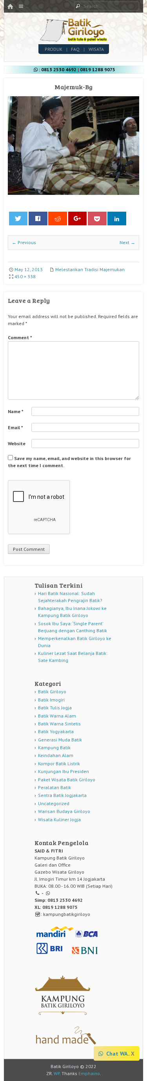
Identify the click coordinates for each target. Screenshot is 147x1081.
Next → (127, 242)
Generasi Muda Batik (60, 740)
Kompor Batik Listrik (59, 763)
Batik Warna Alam (57, 716)
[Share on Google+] (77, 218)
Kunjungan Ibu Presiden (63, 771)
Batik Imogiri (51, 700)
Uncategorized (53, 803)
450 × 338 (25, 276)
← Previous (24, 242)
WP (57, 1073)
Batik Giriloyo (52, 691)
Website (16, 443)
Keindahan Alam (55, 755)
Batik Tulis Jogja (55, 707)
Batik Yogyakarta (56, 731)
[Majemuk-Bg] (73, 193)
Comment (20, 337)
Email (15, 427)
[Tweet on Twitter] (18, 218)
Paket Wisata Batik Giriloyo (66, 779)
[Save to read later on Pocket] (97, 218)
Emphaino (89, 1073)
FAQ (75, 49)
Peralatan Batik (54, 787)
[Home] (10, 7)
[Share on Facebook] (38, 218)
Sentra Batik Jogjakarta (62, 795)
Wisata (96, 49)
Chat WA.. (117, 1053)
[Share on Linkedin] (116, 218)
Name (16, 411)
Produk (53, 49)
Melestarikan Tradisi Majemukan (90, 269)
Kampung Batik (54, 747)
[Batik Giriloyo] (73, 39)
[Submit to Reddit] (57, 218)
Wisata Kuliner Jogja (59, 819)
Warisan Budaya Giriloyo (64, 811)
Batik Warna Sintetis (59, 724)
